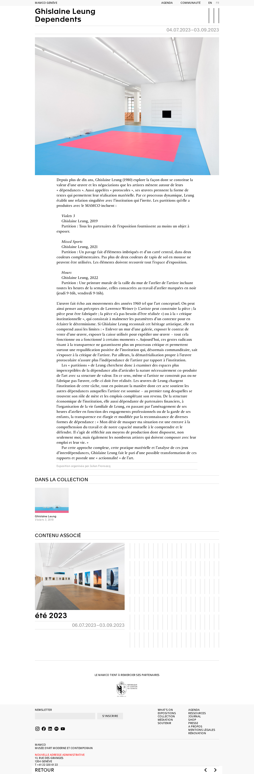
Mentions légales (201, 729)
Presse (193, 723)
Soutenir (164, 723)
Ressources (197, 713)
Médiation (165, 719)
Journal (194, 716)
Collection (166, 716)
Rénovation (197, 733)
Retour (44, 770)
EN (210, 2)
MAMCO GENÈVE (46, 2)
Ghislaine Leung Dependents (65, 15)
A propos (195, 726)
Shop (192, 719)
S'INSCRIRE (110, 716)
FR (217, 2)
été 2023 (51, 615)
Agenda (167, 2)
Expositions (167, 713)
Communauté (190, 2)
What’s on (165, 709)
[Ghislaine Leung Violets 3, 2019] (52, 500)
